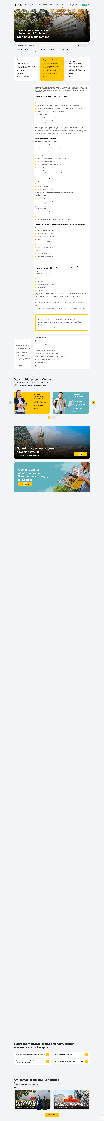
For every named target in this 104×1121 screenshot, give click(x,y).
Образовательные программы (22, 352)
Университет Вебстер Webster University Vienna (48, 359)
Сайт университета (82, 45)
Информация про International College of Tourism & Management (22, 345)
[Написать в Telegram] (83, 5)
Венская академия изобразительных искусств (47, 340)
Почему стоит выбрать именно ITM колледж (23, 349)
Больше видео (52, 1114)
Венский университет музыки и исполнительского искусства (51, 356)
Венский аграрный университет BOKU (45, 350)
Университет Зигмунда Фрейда (44, 344)
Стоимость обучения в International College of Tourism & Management (23, 359)
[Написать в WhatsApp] (85, 5)
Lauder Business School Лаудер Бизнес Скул (47, 353)
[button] (49, 417)
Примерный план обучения (21, 355)
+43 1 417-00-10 (74, 5)
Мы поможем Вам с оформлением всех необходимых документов (54, 318)
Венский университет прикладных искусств (47, 365)
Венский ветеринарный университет (45, 347)
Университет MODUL (41, 362)
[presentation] (10, 402)
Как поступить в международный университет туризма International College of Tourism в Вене (22, 364)
